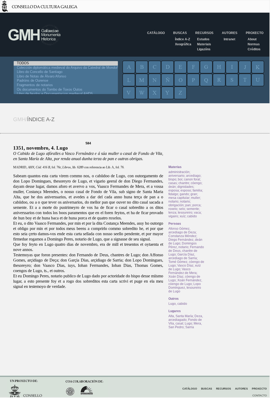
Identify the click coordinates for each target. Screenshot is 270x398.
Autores (229, 33)
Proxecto (254, 33)
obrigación (176, 205)
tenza (172, 212)
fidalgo (173, 194)
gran (194, 194)
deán (172, 187)
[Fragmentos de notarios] (66, 85)
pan (188, 205)
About (252, 39)
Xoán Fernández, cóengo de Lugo (185, 282)
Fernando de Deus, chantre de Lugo (186, 250)
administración (178, 172)
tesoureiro (185, 212)
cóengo (196, 183)
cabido (192, 216)
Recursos (204, 33)
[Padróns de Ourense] (66, 80)
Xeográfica (183, 44)
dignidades (185, 187)
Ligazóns (204, 49)
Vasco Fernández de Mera (182, 271)
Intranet (229, 39)
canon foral (192, 179)
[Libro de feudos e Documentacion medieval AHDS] (66, 94)
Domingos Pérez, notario (182, 245)
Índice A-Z (182, 39)
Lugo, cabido (177, 304)
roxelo (172, 209)
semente (193, 209)
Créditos (254, 49)
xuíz (183, 216)
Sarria (189, 327)
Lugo (188, 323)
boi (180, 179)
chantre (183, 183)
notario (173, 201)
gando (184, 194)
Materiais (204, 44)
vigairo (173, 216)
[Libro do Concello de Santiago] (66, 72)
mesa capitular (178, 198)
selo (182, 209)
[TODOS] (66, 63)
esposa (173, 190)
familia (197, 190)
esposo (186, 190)
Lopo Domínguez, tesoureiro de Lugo (184, 287)
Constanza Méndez (182, 236)
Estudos (203, 39)
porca (196, 205)
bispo (172, 179)
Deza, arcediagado (185, 318)
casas (172, 183)
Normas (254, 44)
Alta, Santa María (180, 316)
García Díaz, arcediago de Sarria (182, 256)
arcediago (193, 176)
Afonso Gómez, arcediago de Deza (182, 230)
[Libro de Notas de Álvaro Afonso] (66, 76)
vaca (197, 212)
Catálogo (156, 33)
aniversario (176, 176)
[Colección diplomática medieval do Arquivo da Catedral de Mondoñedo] (66, 68)
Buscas (180, 33)
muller (195, 198)
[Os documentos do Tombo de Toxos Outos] (66, 89)
